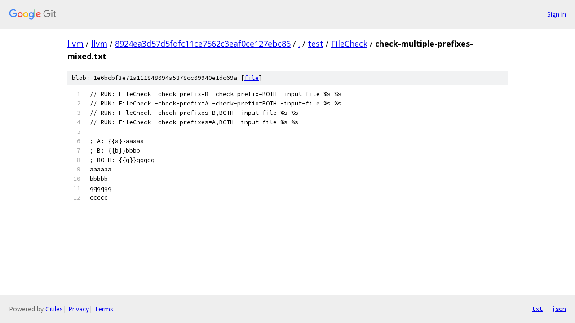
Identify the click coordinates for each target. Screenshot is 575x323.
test (315, 43)
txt (537, 309)
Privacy (78, 309)
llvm (75, 43)
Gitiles (54, 309)
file (251, 78)
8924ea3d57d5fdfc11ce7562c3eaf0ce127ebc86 (203, 43)
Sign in (556, 14)
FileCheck (349, 43)
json (559, 309)
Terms (103, 309)
